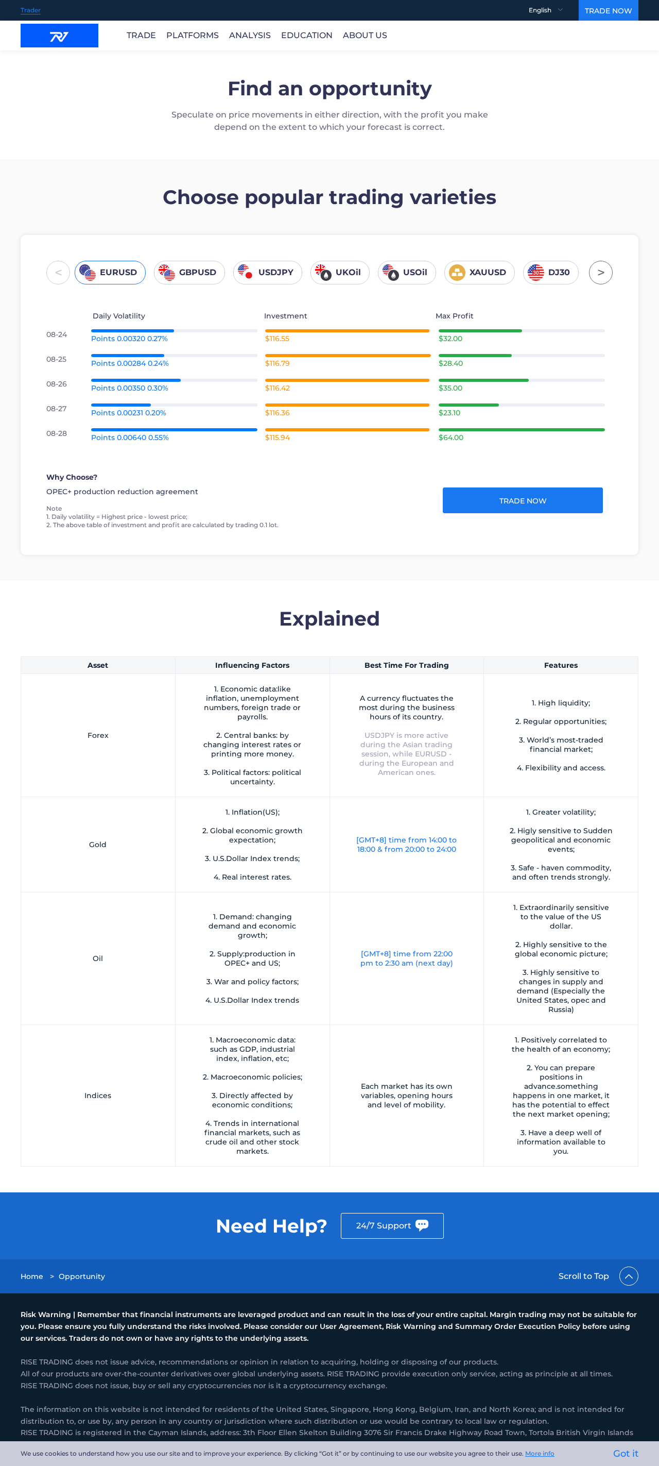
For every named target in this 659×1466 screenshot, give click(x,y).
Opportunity (82, 1276)
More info (539, 1453)
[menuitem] (554, 10)
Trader (31, 10)
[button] (58, 272)
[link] (33, 1276)
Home (32, 1276)
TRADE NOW (608, 10)
